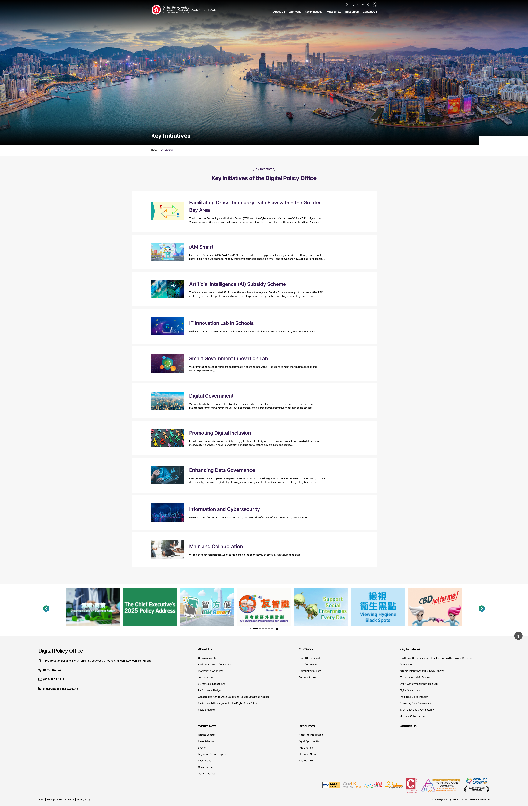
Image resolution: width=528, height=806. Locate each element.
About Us (279, 11)
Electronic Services (309, 754)
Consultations (205, 767)
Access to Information (311, 734)
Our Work (295, 11)
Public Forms (306, 747)
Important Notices (65, 799)
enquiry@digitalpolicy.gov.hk (60, 688)
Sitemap (50, 799)
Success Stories (307, 677)
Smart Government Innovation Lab (419, 683)
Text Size (360, 4)
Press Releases (206, 741)
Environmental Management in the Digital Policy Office (227, 703)
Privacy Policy (83, 799)
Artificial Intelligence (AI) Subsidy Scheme (422, 670)
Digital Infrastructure (310, 670)
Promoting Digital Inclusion (414, 696)
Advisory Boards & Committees (215, 664)
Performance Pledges (209, 690)
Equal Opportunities (309, 741)
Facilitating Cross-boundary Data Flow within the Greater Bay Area (436, 658)
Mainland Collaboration (412, 716)
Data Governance (308, 664)
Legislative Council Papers (212, 754)
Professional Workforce (210, 670)
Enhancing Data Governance (415, 703)
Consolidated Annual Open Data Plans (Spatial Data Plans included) (234, 696)
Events (201, 747)
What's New (333, 11)
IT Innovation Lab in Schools (415, 677)
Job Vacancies (206, 677)
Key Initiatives (313, 11)
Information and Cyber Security (417, 709)
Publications (204, 760)
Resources (352, 11)
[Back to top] (518, 636)
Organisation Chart (208, 658)
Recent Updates (206, 734)
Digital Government (309, 658)
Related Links (306, 760)
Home (41, 799)
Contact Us (370, 11)
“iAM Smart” (406, 664)
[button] (46, 608)
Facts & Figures (206, 709)
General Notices (206, 773)
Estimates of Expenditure (211, 683)
